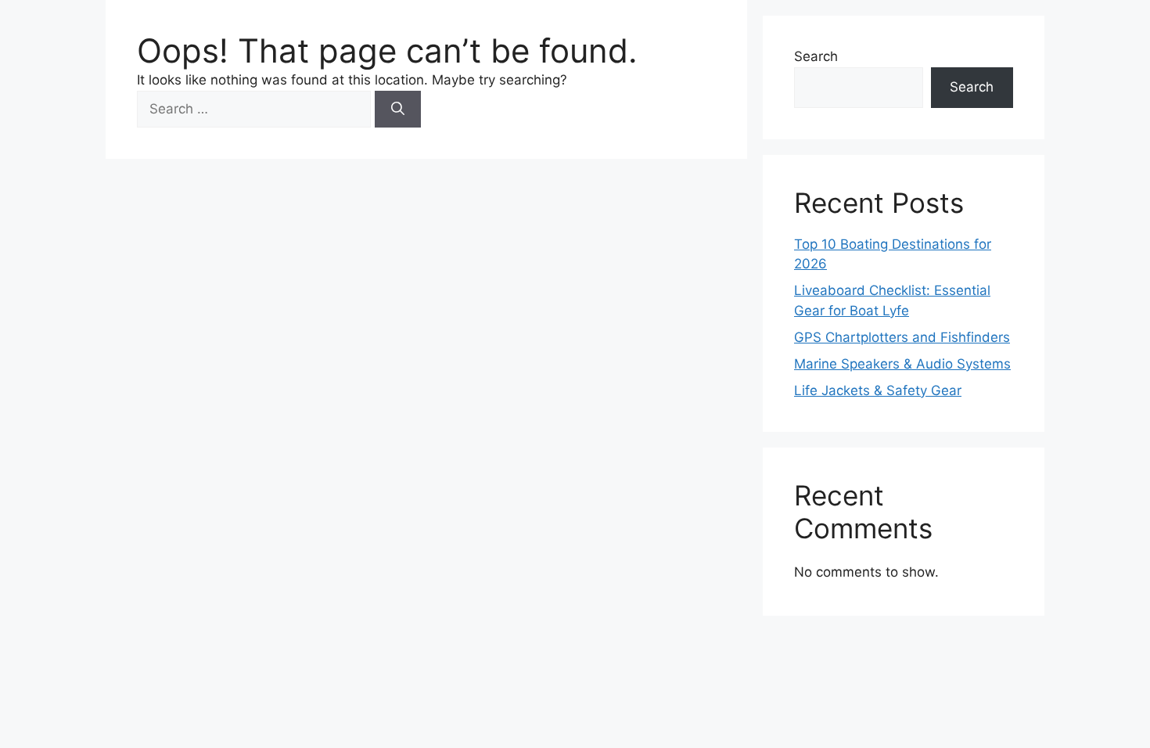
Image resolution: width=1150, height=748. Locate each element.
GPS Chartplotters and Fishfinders (902, 337)
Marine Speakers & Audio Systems (902, 364)
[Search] (398, 109)
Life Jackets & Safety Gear (877, 390)
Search (816, 56)
